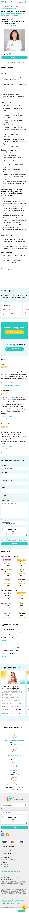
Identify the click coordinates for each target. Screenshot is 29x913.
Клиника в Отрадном (6, 853)
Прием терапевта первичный (8, 304)
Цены (18, 62)
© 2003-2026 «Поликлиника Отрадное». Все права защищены (12, 878)
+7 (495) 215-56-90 (15, 349)
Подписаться (14, 827)
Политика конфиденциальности (8, 901)
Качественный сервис (14, 785)
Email (3, 488)
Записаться (20, 2)
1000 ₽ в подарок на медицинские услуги (10, 688)
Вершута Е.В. (9, 382)
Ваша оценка (5, 495)
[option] (11, 309)
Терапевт (14, 16)
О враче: (3, 382)
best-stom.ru (10, 907)
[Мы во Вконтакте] (2, 834)
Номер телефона (6, 480)
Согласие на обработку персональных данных (12, 900)
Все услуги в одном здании (14, 740)
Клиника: (3, 385)
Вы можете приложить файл (10, 520)
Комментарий (5, 500)
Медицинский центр (6, 6)
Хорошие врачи (14, 770)
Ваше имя (4, 472)
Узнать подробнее (9, 911)
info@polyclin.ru (6, 849)
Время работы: (6, 862)
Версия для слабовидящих (12, 871)
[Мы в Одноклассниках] (7, 834)
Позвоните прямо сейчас (14, 345)
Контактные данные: (8, 846)
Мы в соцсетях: (6, 832)
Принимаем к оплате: (8, 839)
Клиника (3, 465)
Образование (10, 62)
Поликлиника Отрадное (9, 629)
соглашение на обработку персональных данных (15, 540)
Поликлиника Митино (9, 645)
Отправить (14, 543)
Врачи (16, 6)
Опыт (3, 62)
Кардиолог (5, 14)
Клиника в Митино (6, 857)
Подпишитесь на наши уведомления (13, 809)
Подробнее (4, 640)
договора (20, 894)
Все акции (22, 668)
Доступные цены (14, 755)
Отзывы (24, 62)
